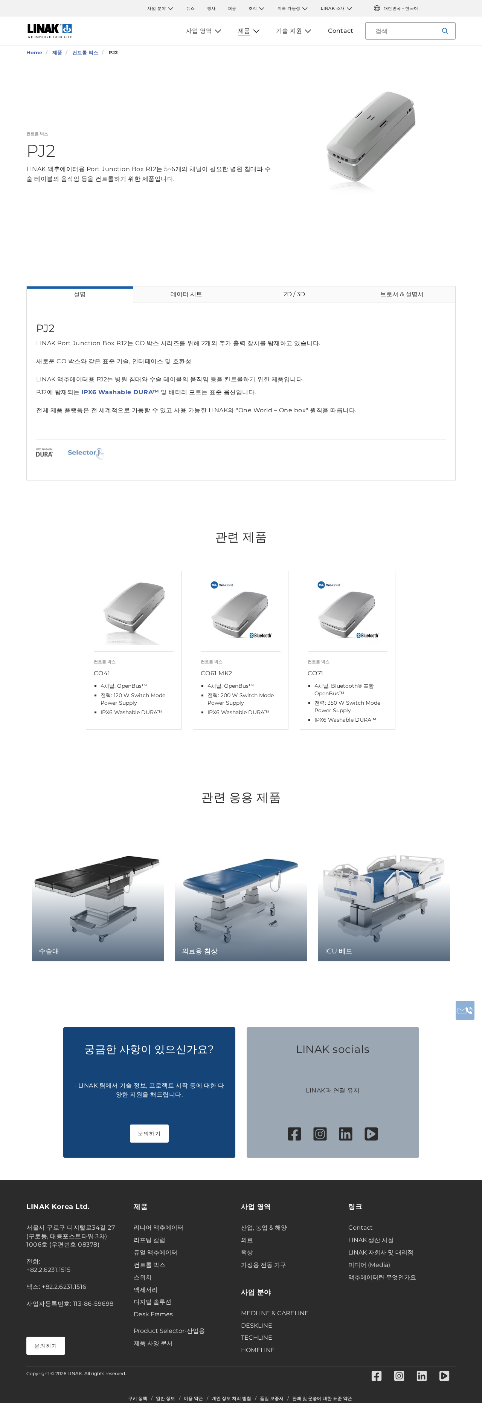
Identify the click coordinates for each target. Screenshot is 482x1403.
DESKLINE (256, 1325)
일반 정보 (165, 1398)
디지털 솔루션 (152, 1301)
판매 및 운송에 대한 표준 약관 (322, 1398)
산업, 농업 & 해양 (264, 1227)
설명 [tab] (80, 294)
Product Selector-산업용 (169, 1330)
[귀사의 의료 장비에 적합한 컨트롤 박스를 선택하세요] (86, 453)
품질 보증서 (272, 1398)
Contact (360, 1227)
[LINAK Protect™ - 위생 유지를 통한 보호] (44, 453)
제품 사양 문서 (153, 1343)
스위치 (143, 1277)
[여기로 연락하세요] (465, 1010)
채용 (232, 8)
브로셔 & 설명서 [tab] (402, 294)
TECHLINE (256, 1337)
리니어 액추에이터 (158, 1227)
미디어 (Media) (369, 1264)
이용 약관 (193, 1398)
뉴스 (190, 8)
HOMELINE (258, 1350)
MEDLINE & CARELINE (275, 1313)
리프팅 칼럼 (149, 1240)
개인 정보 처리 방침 (231, 1398)
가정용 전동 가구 (263, 1264)
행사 (211, 8)
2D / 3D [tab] (294, 294)
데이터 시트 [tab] (186, 294)
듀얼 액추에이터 (155, 1252)
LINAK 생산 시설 (371, 1240)
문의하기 (149, 1133)
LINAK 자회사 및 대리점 (380, 1252)
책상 (247, 1252)
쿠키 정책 (137, 1398)
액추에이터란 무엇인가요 (382, 1277)
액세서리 (146, 1289)
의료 (247, 1240)
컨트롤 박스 (149, 1264)
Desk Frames (153, 1314)
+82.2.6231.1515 (48, 1269)
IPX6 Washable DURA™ (120, 392)
